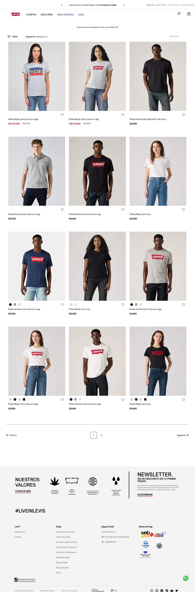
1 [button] (93, 435)
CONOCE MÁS (23, 491)
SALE (81, 14)
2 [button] (101, 435)
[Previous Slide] (61, 5)
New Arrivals (65, 14)
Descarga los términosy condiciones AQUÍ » (26, 580)
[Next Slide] (124, 5)
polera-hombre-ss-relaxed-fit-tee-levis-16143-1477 (97, 27)
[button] (11, 435)
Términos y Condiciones (69, 591)
